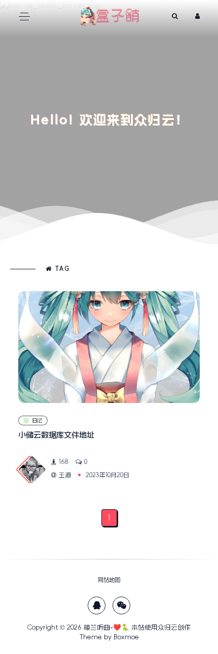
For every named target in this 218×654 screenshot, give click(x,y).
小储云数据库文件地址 (56, 435)
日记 (37, 420)
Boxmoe (126, 637)
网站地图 (109, 580)
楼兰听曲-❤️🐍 (106, 627)
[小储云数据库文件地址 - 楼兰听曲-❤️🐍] (109, 347)
